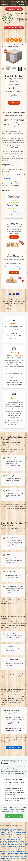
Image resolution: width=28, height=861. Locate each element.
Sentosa (2, 851)
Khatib (13, 839)
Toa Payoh (13, 848)
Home (4, 45)
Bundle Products (7, 301)
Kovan (25, 856)
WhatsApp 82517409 (15, 28)
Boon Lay (17, 846)
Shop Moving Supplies (14, 747)
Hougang (9, 841)
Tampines (2, 834)
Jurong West (6, 844)
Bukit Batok (14, 844)
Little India (17, 855)
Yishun (8, 837)
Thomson (24, 848)
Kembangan (8, 836)
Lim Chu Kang (15, 853)
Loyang (12, 856)
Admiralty (2, 839)
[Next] (24, 69)
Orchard (13, 829)
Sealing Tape (20, 174)
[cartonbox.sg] (7, 18)
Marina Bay (20, 829)
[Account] (12, 40)
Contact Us (6, 298)
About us (17, 298)
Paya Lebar (6, 856)
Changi (14, 834)
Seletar (8, 839)
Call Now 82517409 (15, 9)
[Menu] (8, 40)
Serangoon (3, 843)
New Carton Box (18, 303)
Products (10, 45)
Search (23, 298)
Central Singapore (5, 829)
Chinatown (3, 832)
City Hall (9, 832)
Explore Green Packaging (14, 816)
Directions (14, 237)
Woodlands (14, 837)
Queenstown (3, 858)
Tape (15, 301)
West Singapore (18, 843)
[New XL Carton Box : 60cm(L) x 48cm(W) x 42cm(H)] (8, 68)
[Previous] (3, 69)
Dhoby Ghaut (21, 831)
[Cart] (16, 40)
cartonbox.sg (13, 308)
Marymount (3, 849)
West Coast (10, 855)
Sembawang (21, 837)
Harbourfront (21, 849)
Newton (2, 831)
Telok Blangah (17, 851)
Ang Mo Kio (10, 843)
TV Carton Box (20, 299)
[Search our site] (20, 40)
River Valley (8, 831)
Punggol (21, 841)
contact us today (18, 673)
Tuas (1, 856)
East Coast (15, 836)
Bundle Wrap (8, 303)
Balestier (23, 855)
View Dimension (6, 178)
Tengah (22, 853)
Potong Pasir (19, 856)
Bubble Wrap (21, 301)
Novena (15, 831)
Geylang (19, 834)
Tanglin (19, 858)
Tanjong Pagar (12, 858)
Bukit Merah (8, 851)
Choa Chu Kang (23, 844)
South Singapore (12, 849)
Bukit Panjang (4, 846)
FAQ (12, 298)
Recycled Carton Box (14, 305)
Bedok (24, 832)
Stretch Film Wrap (9, 299)
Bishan (19, 848)
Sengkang (15, 841)
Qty (14, 94)
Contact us (13, 600)
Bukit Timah (7, 853)
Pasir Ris (8, 834)
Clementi (11, 846)
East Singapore (17, 832)
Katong (7, 860)
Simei (11, 860)
